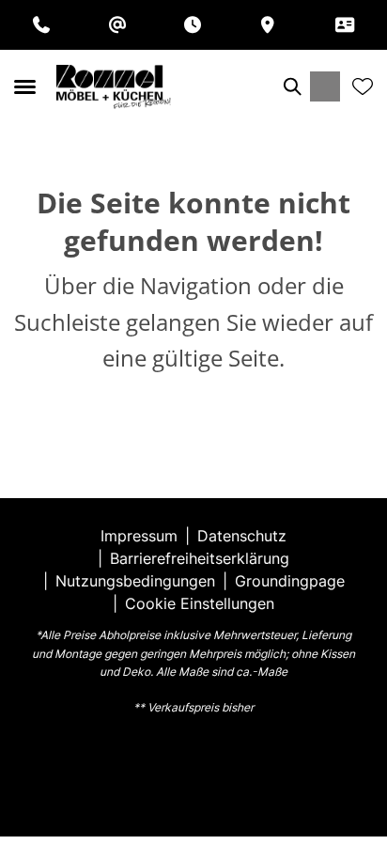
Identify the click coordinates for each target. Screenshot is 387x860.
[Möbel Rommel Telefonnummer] (41, 25)
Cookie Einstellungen (199, 603)
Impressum (139, 535)
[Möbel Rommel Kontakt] (345, 25)
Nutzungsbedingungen (135, 580)
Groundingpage (290, 580)
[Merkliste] (363, 86)
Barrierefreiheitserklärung (199, 558)
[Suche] (291, 86)
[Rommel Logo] (113, 87)
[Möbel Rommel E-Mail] (117, 25)
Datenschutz (241, 535)
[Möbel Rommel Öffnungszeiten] (192, 25)
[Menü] (24, 86)
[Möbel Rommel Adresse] (268, 25)
